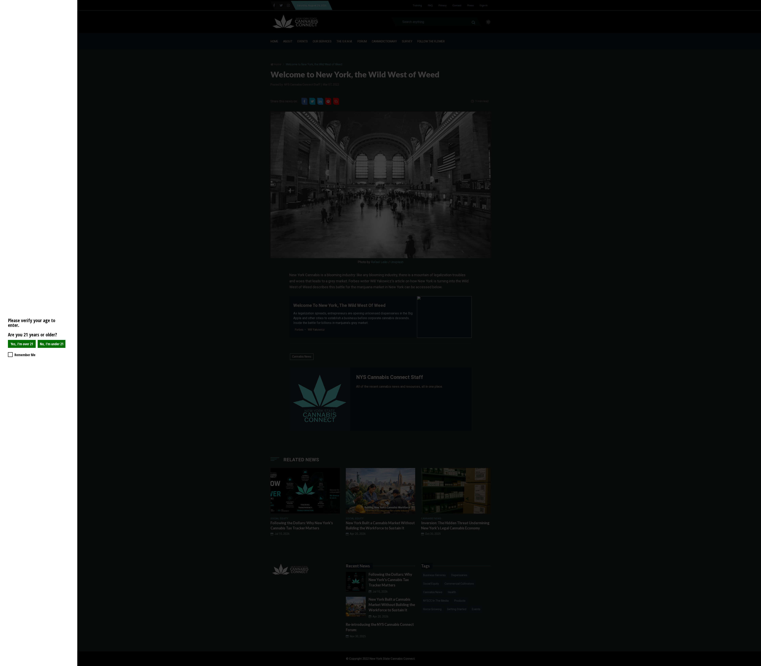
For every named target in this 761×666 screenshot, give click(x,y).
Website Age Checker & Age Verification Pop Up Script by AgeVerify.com (756, 665)
